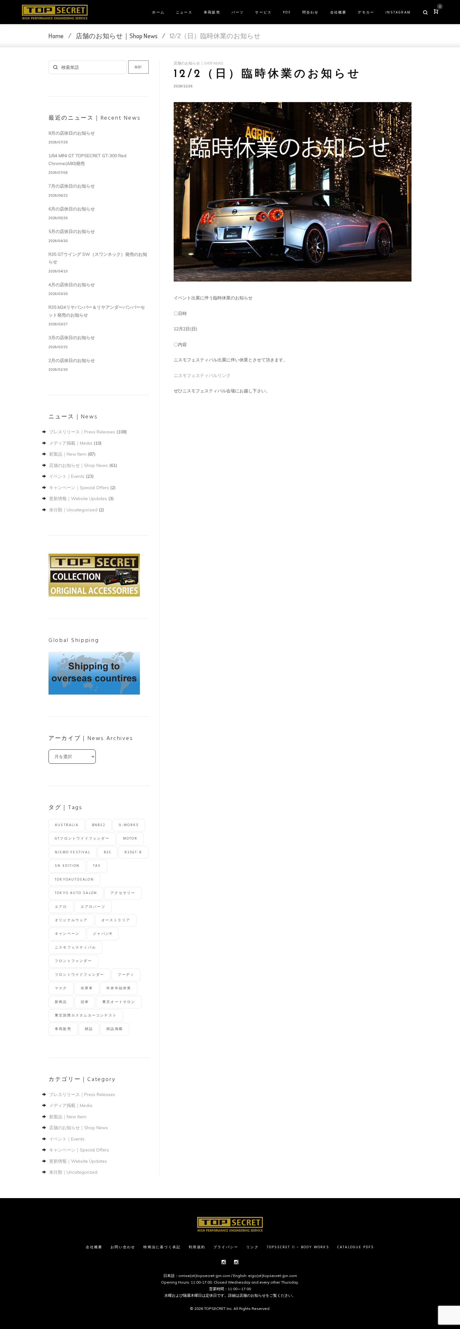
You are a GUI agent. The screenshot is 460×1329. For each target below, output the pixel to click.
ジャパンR (102, 934)
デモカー (366, 12)
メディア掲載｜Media (70, 443)
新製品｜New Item (67, 454)
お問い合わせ (122, 1247)
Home (56, 35)
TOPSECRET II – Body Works (298, 1247)
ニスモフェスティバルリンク (202, 375)
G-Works (129, 825)
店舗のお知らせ (252, 1295)
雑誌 (89, 1029)
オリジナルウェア (71, 920)
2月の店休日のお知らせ (72, 360)
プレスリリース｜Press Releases (82, 432)
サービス (263, 12)
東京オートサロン (118, 1002)
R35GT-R (133, 852)
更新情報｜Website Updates (78, 498)
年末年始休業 (118, 988)
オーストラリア (115, 920)
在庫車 (87, 988)
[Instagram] (224, 1262)
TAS (97, 866)
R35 (107, 852)
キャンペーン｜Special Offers (79, 487)
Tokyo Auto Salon (76, 893)
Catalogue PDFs (355, 1247)
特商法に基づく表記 (162, 1247)
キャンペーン (67, 934)
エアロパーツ (93, 907)
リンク (252, 1247)
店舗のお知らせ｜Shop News (116, 35)
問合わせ (310, 12)
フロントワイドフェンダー (79, 975)
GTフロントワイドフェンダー (82, 838)
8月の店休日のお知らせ (72, 133)
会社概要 (338, 12)
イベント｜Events (66, 476)
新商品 (61, 1002)
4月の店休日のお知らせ (72, 284)
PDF (287, 12)
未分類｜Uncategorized (73, 510)
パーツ (238, 12)
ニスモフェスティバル (75, 947)
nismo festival (72, 852)
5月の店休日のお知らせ (72, 231)
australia (67, 825)
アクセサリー (122, 893)
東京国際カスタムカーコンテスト (86, 1015)
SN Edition (67, 866)
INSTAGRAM (398, 12)
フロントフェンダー (73, 961)
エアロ (61, 907)
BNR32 (98, 825)
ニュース (184, 12)
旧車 (85, 1002)
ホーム (158, 12)
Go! (138, 67)
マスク (61, 988)
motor (130, 838)
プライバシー (225, 1247)
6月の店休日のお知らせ (72, 209)
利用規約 (197, 1247)
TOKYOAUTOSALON (74, 879)
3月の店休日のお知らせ (72, 337)
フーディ (126, 975)
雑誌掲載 (114, 1029)
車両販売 (212, 12)
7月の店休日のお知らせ (72, 186)
